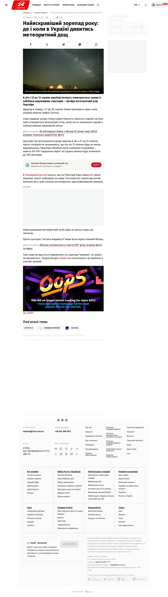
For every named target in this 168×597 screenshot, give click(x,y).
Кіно (29, 507)
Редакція (88, 432)
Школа (60, 518)
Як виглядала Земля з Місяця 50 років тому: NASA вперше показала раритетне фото (60, 133)
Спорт (122, 507)
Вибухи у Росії (64, 493)
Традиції (36, 5)
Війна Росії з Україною (69, 471)
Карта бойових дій (66, 479)
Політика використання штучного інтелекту (114, 435)
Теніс (121, 518)
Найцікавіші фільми (35, 511)
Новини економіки (128, 471)
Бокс (120, 511)
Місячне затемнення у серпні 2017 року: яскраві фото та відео (62, 246)
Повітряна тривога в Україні (70, 486)
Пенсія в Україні (125, 496)
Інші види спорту (126, 525)
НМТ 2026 (62, 521)
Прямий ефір (33, 482)
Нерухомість (94, 507)
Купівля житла (94, 514)
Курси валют (124, 479)
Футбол (122, 514)
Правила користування (90, 454)
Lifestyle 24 (27, 13)
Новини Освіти (65, 507)
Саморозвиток (64, 525)
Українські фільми (35, 514)
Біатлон (122, 522)
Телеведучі (89, 445)
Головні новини (34, 475)
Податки (122, 492)
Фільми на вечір (34, 518)
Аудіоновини (32, 489)
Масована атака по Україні (69, 489)
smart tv (124, 579)
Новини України (41, 13)
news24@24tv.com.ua (33, 431)
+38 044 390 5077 (63, 431)
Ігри (128, 453)
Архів (129, 445)
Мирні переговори (66, 482)
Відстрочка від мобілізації (99, 492)
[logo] (20, 5)
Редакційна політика (93, 436)
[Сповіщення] (146, 5)
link (56, 448)
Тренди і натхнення (96, 518)
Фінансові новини (126, 482)
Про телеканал (91, 440)
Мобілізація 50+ (95, 482)
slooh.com (65, 258)
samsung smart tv (139, 579)
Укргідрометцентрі (36, 174)
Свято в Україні (51, 5)
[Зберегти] (96, 44)
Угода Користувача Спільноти (113, 450)
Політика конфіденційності (113, 428)
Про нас (88, 427)
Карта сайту (131, 449)
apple (109, 579)
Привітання (68, 5)
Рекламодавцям (91, 449)
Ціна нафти (123, 475)
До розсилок (69, 544)
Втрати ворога (64, 496)
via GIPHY (28, 312)
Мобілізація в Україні (99, 471)
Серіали (30, 525)
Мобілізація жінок (96, 485)
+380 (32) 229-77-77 (102, 562)
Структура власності (135, 440)
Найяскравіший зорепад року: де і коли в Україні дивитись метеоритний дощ (77, 13)
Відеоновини (32, 486)
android (94, 579)
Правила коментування (111, 456)
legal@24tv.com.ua (117, 565)
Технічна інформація (135, 427)
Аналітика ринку (95, 511)
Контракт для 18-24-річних (99, 489)
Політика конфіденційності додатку (113, 443)
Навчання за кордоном (68, 528)
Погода (30, 493)
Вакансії (130, 436)
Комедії (30, 522)
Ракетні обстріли (65, 475)
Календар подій (85, 5)
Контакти (130, 432)
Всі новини (32, 471)
